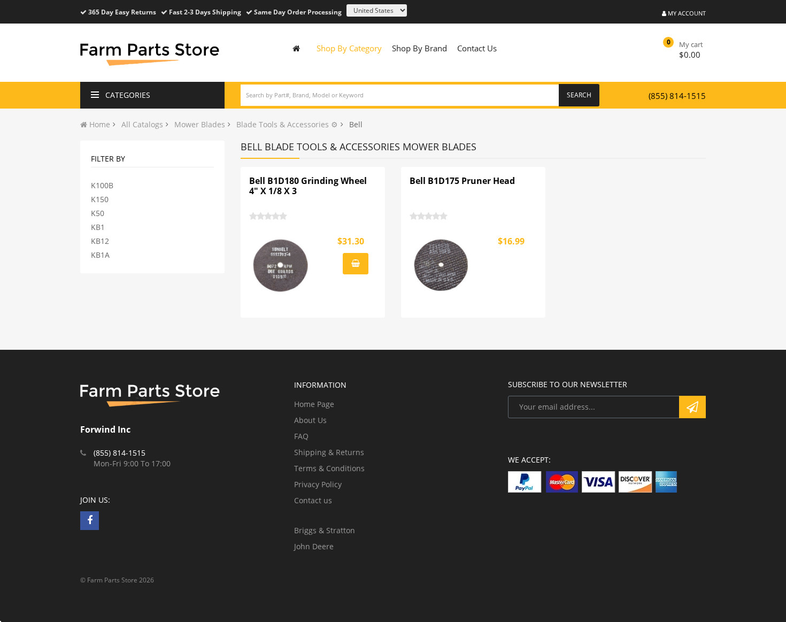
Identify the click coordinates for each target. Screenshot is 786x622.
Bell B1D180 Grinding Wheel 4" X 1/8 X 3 (308, 186)
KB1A (100, 255)
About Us (310, 420)
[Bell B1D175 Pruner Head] (442, 265)
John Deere (314, 546)
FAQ (301, 436)
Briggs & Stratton (324, 530)
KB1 (98, 227)
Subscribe (692, 407)
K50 (97, 213)
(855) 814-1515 (677, 95)
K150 (100, 199)
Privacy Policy (318, 484)
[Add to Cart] (355, 263)
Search (579, 94)
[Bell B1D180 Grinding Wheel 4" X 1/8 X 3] (281, 265)
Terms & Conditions (329, 468)
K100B (102, 185)
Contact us (313, 500)
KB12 (100, 241)
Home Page (314, 404)
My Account (686, 13)
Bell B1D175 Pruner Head (462, 181)
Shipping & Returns (329, 452)
